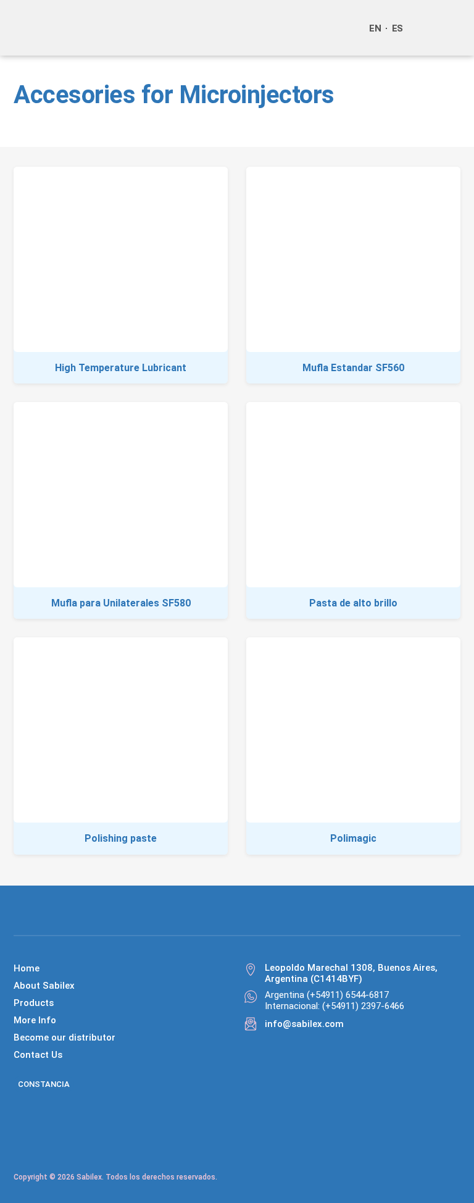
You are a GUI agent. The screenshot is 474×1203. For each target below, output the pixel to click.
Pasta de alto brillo (353, 603)
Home (27, 968)
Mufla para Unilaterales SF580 (121, 603)
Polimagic (353, 838)
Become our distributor (64, 1037)
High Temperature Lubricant (120, 368)
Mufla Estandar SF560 (353, 368)
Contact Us (38, 1054)
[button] (447, 28)
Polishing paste (121, 838)
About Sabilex (44, 985)
